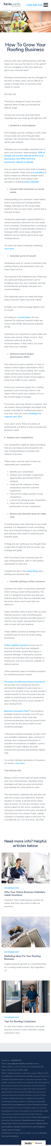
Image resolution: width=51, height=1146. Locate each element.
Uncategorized (11, 887)
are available (37, 172)
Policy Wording (33, 1105)
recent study (24, 317)
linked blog (32, 571)
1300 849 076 (34, 5)
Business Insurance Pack (16, 711)
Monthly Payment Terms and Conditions (29, 1127)
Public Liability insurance (16, 645)
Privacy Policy (6, 1123)
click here (20, 763)
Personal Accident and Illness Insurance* (24, 681)
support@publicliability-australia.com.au (23, 1064)
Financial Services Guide (31, 1120)
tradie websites (31, 181)
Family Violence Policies (11, 1130)
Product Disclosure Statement (13, 1105)
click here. (9, 248)
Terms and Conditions (40, 1117)
